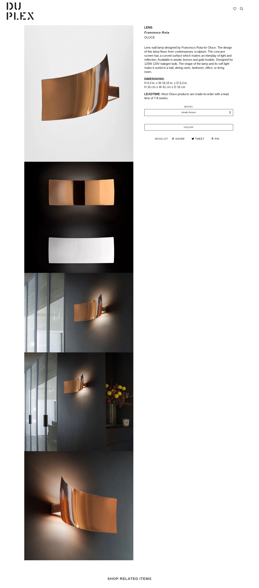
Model (188, 106)
